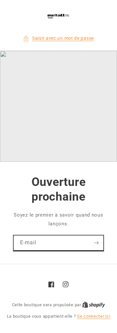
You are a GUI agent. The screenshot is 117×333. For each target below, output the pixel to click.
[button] (58, 38)
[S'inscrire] (96, 243)
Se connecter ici (93, 316)
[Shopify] (93, 304)
